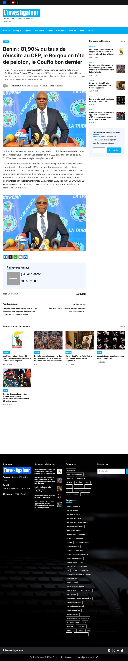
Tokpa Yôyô (71, 630)
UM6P (81, 630)
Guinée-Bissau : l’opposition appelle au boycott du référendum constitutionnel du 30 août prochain (101, 115)
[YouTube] (13, 2)
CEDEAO (69, 542)
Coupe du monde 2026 (74, 558)
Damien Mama (72, 562)
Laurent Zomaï (72, 582)
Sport (69, 490)
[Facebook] (4, 2)
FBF (68, 570)
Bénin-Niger (78, 538)
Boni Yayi (82, 534)
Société (6, 41)
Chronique (71, 470)
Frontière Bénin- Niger (81, 570)
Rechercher (113, 150)
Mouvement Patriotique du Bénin (79, 598)
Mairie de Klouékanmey (75, 586)
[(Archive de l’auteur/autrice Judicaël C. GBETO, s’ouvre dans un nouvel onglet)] (5, 86)
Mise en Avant (72, 590)
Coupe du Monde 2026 (74, 474)
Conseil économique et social (78, 554)
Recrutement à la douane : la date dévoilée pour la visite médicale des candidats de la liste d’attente (101, 68)
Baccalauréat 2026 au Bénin (77, 522)
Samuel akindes (72, 614)
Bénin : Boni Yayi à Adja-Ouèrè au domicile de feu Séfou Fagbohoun (100, 85)
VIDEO (69, 634)
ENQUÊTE (79, 482)
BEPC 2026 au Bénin (73, 530)
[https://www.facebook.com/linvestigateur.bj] (109, 650)
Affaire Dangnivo (73, 506)
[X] (8, 2)
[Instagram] (31, 280)
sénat (85, 622)
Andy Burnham (72, 510)
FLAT (95, 657)
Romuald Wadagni (73, 610)
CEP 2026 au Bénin (82, 542)
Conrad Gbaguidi (73, 546)
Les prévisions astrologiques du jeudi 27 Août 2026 (101, 100)
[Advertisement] (64, 433)
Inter (90, 109)
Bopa (69, 538)
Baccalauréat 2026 (74, 518)
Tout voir (122, 41)
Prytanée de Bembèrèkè (75, 606)
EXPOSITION (13, 293)
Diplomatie (81, 478)
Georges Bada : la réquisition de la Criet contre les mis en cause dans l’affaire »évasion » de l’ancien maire (20, 311)
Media (69, 486)
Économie (85, 494)
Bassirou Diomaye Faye (75, 526)
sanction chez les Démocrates (78, 618)
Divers (91, 96)
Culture (70, 478)
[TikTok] (17, 2)
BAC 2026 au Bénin (73, 514)
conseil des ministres (75, 550)
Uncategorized (72, 494)
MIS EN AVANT (71, 594)
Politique (92, 46)
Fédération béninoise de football (79, 574)
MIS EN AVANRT (86, 590)
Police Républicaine (74, 602)
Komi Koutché (72, 578)
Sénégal (70, 626)
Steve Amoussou (73, 622)
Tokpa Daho (81, 626)
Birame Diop (71, 534)
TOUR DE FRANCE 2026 (82, 490)
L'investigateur (13, 650)
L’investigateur (82, 657)
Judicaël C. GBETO (18, 86)
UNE (88, 630)
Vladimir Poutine (81, 634)
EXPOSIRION (71, 566)
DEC (81, 562)
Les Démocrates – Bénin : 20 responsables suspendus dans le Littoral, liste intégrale (101, 51)
